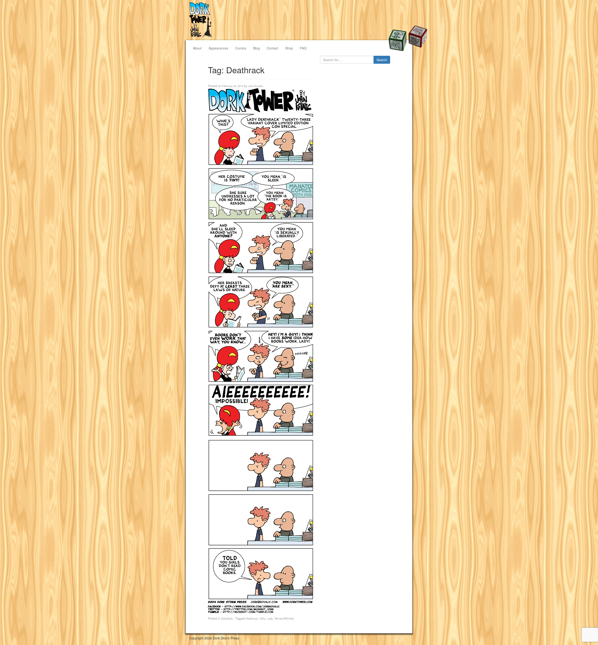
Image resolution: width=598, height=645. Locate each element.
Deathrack (252, 618)
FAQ (303, 48)
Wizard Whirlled (284, 618)
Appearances (218, 48)
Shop (289, 48)
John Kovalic (255, 86)
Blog (256, 48)
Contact (272, 48)
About (197, 48)
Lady (270, 618)
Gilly (262, 618)
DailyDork (227, 618)
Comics (240, 48)
